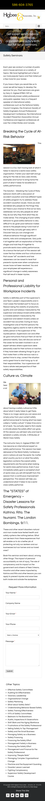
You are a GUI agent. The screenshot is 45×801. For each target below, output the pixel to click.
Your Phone (11, 624)
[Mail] (26, 795)
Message (10, 641)
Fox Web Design (33, 787)
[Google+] (22, 795)
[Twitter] (12, 795)
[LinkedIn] (17, 795)
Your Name (11, 593)
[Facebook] (8, 795)
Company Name (13, 603)
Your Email (11, 614)
